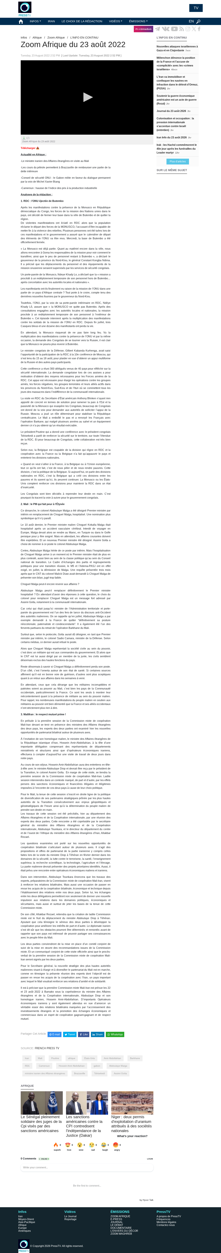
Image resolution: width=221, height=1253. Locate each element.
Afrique (37, 37)
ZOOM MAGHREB (121, 1233)
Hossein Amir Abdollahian (72, 1066)
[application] (87, 97)
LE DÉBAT (116, 1225)
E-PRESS (116, 1219)
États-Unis (89, 1058)
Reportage (70, 1219)
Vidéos (70, 1211)
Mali (40, 1058)
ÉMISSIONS (137, 21)
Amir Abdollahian (112, 1058)
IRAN (51, 21)
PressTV (163, 1211)
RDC (27, 1066)
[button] (87, 97)
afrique (71, 1058)
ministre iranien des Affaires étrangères (45, 1073)
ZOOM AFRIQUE (120, 1216)
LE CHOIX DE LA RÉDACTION (82, 21)
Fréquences (163, 1219)
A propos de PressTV (169, 1216)
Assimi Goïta (120, 1073)
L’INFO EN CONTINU (84, 37)
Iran (27, 1058)
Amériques (24, 1230)
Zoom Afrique (56, 37)
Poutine (55, 1058)
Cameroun (44, 1066)
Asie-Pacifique (26, 1222)
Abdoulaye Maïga (118, 1066)
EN (191, 21)
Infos (24, 37)
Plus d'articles (178, 161)
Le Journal (70, 1216)
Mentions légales (166, 1222)
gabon (97, 1066)
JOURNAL (116, 1222)
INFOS (34, 21)
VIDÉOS (114, 21)
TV (196, 8)
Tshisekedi (99, 1073)
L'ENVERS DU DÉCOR (124, 1230)
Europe (22, 1228)
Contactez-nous (166, 1225)
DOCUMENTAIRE (121, 1228)
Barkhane (135, 1058)
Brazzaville (79, 1073)
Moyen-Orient (26, 1219)
